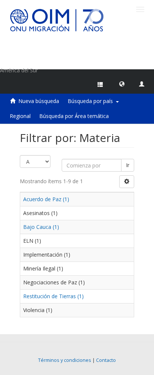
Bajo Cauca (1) (41, 226)
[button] (122, 83)
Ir (127, 165)
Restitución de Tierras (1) (53, 296)
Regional (20, 116)
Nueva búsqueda (38, 101)
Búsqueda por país (92, 101)
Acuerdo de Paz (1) (46, 199)
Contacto (106, 360)
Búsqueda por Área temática (74, 116)
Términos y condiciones (64, 360)
